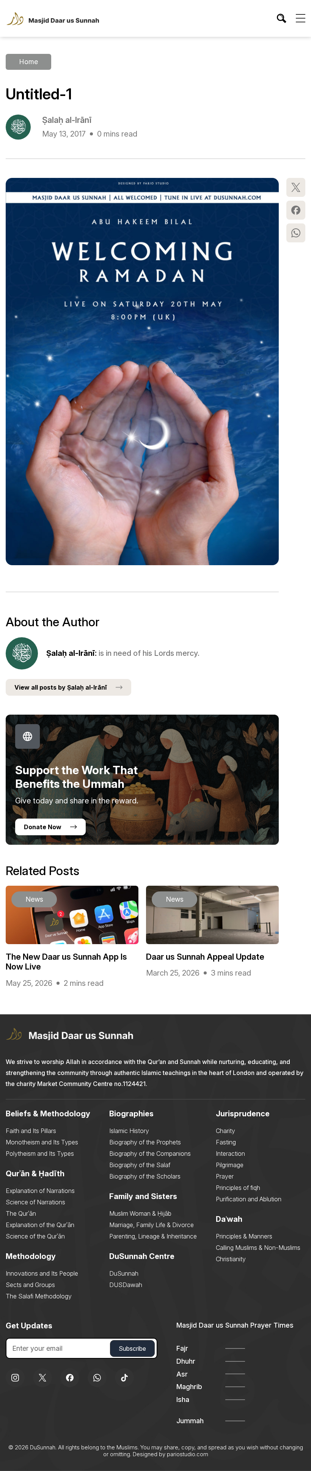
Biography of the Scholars (145, 1176)
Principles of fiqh (238, 1187)
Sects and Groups (30, 1285)
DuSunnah (123, 1273)
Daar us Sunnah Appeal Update (205, 957)
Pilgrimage (229, 1165)
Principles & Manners (244, 1236)
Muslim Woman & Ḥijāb (140, 1213)
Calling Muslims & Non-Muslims (258, 1247)
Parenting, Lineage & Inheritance (153, 1236)
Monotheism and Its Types (42, 1142)
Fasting (226, 1142)
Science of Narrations (35, 1202)
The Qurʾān (21, 1213)
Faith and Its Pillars (31, 1131)
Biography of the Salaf (139, 1165)
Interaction (230, 1153)
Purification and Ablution (248, 1199)
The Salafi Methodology (39, 1296)
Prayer (225, 1176)
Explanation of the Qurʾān (40, 1225)
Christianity (231, 1259)
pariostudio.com (187, 1454)
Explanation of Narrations (40, 1190)
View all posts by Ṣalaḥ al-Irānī (60, 687)
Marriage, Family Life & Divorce (151, 1225)
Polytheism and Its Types (40, 1153)
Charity (225, 1131)
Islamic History (129, 1131)
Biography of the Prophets (145, 1142)
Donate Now (42, 827)
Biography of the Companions (150, 1153)
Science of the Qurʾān (35, 1236)
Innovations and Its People (42, 1273)
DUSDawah (125, 1285)
